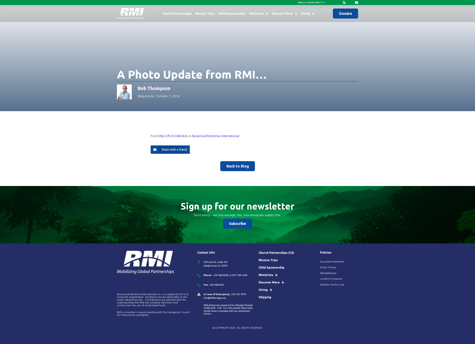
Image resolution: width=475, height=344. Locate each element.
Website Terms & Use (332, 284)
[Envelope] (356, 2)
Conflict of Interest (331, 279)
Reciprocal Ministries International (215, 135)
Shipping (265, 297)
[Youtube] (350, 2)
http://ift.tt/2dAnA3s (173, 135)
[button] (170, 149)
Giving (305, 13)
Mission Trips (204, 13)
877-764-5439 (239, 275)
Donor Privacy (328, 267)
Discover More (282, 13)
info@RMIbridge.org (215, 298)
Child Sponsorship (271, 267)
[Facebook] (332, 2)
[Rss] (344, 2)
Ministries (256, 13)
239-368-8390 (220, 275)
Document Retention (332, 261)
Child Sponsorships (231, 13)
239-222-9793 (238, 294)
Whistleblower (328, 273)
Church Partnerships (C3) (276, 252)
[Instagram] (338, 2)
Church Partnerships (177, 13)
